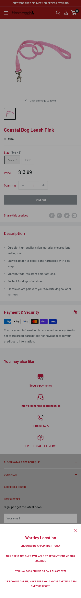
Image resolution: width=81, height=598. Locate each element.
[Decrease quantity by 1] (22, 185)
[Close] (75, 530)
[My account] (66, 13)
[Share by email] (74, 215)
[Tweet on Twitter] (67, 215)
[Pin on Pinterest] (59, 215)
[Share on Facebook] (52, 215)
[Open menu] (6, 12)
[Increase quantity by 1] (43, 185)
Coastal (9, 139)
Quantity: (10, 185)
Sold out (40, 200)
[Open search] (58, 13)
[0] (73, 12)
